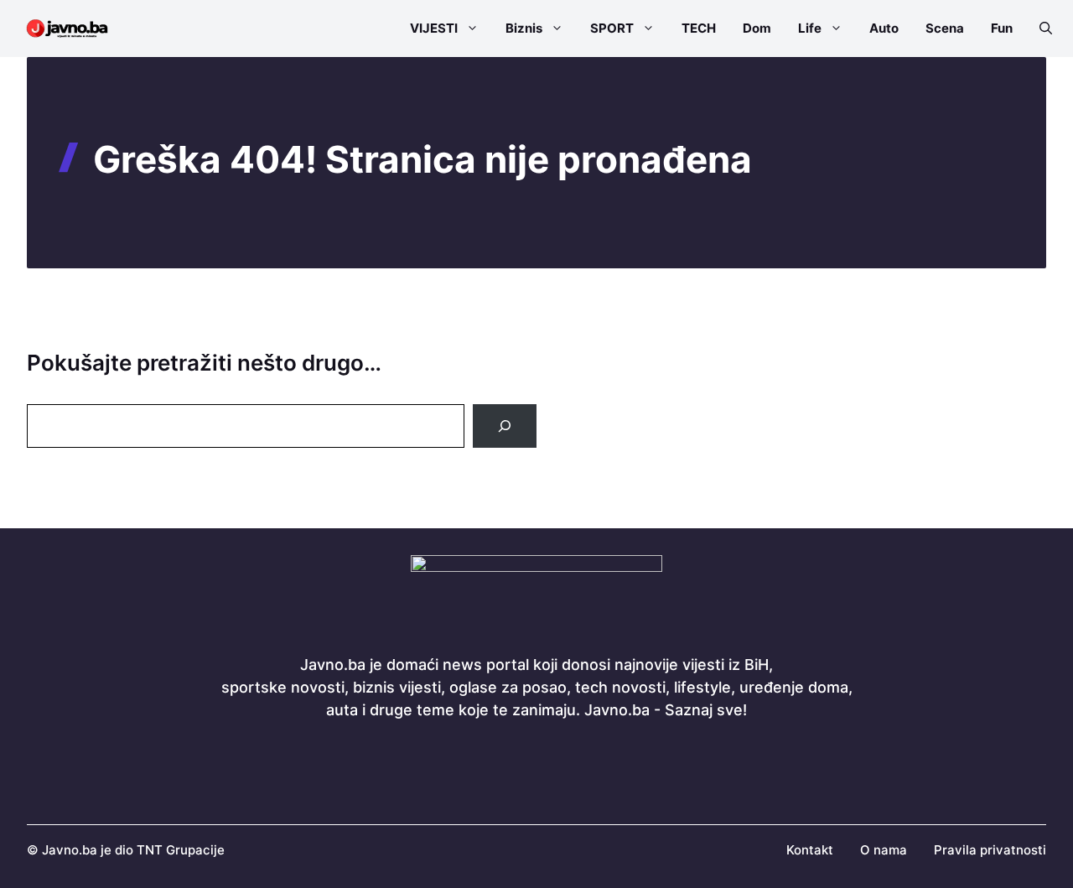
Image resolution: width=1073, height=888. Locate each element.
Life (810, 28)
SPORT (612, 28)
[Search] (504, 426)
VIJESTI (434, 28)
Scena (944, 28)
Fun (1002, 28)
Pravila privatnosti (990, 850)
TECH (699, 28)
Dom (757, 28)
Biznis (523, 28)
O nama (883, 850)
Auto (884, 28)
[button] (1039, 28)
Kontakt (809, 850)
